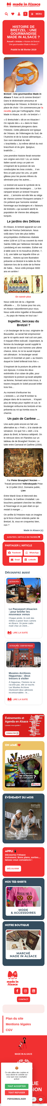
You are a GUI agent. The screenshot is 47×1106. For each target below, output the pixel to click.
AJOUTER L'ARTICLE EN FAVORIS (22, 537)
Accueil (10, 41)
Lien (23, 490)
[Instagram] (25, 991)
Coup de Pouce (26, 646)
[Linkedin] (33, 991)
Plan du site (14, 1018)
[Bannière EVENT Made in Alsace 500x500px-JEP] (23, 839)
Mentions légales (18, 1024)
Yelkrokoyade (29, 484)
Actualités (14, 582)
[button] (15, 553)
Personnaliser (16, 1099)
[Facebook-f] (17, 991)
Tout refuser (16, 1093)
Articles (18, 41)
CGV (9, 1030)
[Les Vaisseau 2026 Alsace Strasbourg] (23, 786)
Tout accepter (17, 1086)
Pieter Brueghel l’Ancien (24, 480)
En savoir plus (24, 296)
